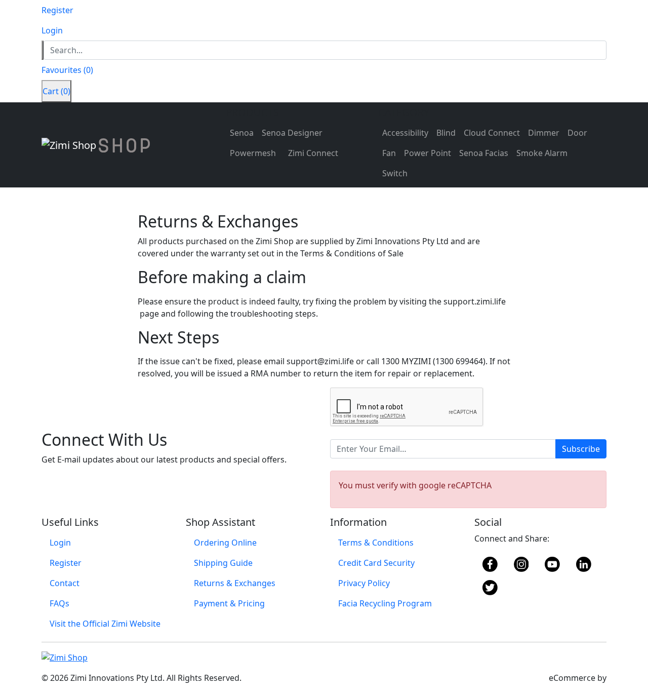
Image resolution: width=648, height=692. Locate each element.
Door (577, 132)
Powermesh (253, 153)
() (67, 69)
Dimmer (543, 132)
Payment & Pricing (229, 603)
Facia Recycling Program (385, 603)
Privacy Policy (364, 583)
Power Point (427, 153)
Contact (64, 583)
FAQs (59, 603)
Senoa (242, 132)
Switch (395, 173)
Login (60, 542)
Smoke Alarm (542, 153)
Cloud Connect (492, 132)
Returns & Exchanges (234, 583)
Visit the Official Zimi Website (105, 623)
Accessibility (405, 132)
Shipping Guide (223, 562)
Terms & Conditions (376, 542)
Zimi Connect (313, 153)
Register (66, 562)
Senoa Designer (292, 132)
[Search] (43, 50)
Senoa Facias (483, 153)
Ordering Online (225, 542)
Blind (446, 132)
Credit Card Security (376, 562)
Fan (389, 153)
